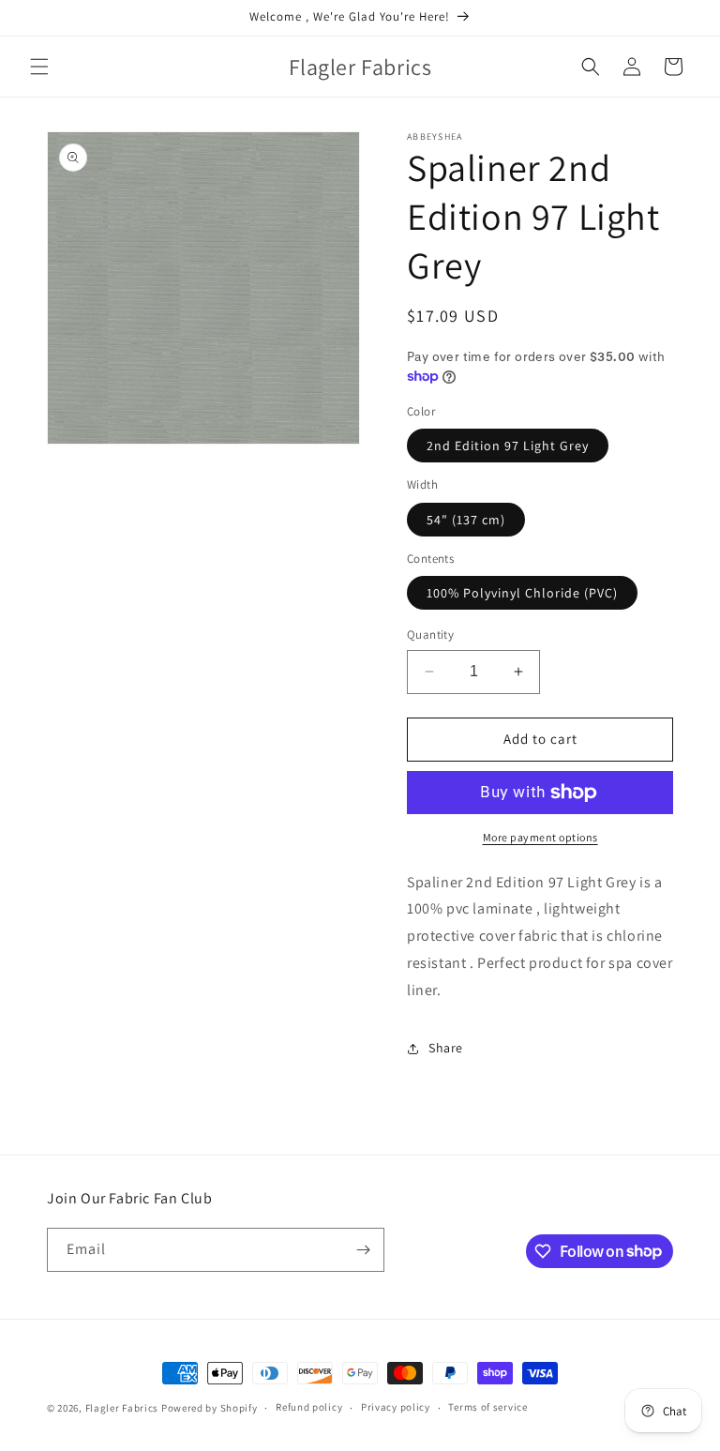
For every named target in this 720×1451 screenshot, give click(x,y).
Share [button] (445, 1047)
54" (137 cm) (466, 519)
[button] (39, 66)
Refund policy (309, 1406)
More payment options (540, 837)
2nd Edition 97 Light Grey (508, 445)
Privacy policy (395, 1406)
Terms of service (487, 1406)
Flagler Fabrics (122, 1407)
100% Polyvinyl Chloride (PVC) (522, 592)
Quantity (430, 634)
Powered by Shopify (209, 1407)
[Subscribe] (362, 1250)
